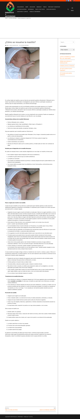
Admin (7, 45)
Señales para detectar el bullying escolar (65, 62)
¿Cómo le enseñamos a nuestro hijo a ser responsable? (67, 57)
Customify (30, 416)
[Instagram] (72, 0)
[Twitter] (68, 0)
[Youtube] (70, 0)
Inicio (6, 18)
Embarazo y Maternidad (10, 14)
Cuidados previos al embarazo (67, 65)
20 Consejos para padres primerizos (66, 73)
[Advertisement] (41, 28)
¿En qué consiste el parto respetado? (66, 69)
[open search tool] (68, 9)
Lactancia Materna (12, 18)
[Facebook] (67, 0)
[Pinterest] (74, 0)
